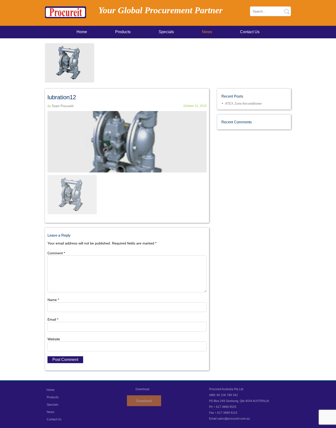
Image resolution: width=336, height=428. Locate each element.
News (207, 32)
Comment (56, 253)
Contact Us (250, 32)
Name (53, 300)
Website (53, 339)
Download (144, 401)
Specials (166, 32)
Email (52, 319)
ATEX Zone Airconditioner (243, 103)
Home (81, 32)
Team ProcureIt (63, 106)
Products (123, 32)
